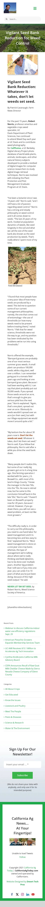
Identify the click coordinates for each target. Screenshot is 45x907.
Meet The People (13, 711)
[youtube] (33, 894)
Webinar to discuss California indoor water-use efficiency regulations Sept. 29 (22, 631)
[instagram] (22, 894)
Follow (23, 857)
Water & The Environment (17, 728)
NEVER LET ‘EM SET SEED (19, 586)
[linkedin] (27, 894)
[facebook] (12, 894)
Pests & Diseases (13, 717)
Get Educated (11, 694)
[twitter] (17, 894)
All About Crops (12, 689)
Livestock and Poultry (15, 705)
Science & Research (14, 722)
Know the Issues (12, 700)
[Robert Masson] (10, 3)
